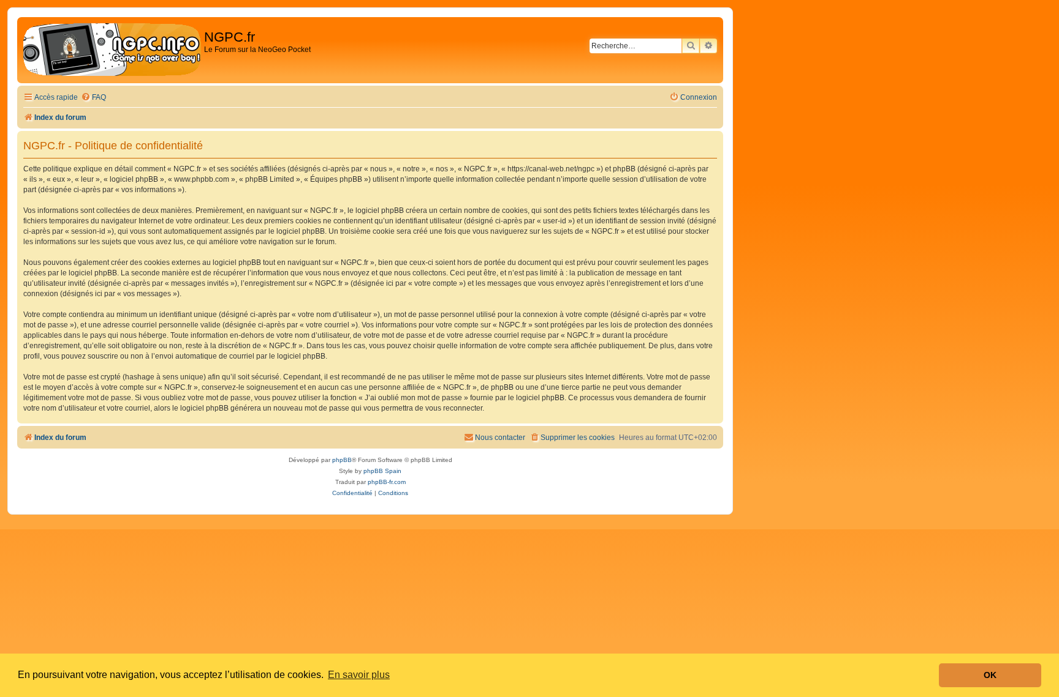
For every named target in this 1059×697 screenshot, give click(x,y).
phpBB (342, 460)
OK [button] (990, 675)
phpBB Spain (382, 471)
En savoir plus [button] (359, 674)
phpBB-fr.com (387, 482)
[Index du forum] (112, 50)
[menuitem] (93, 97)
